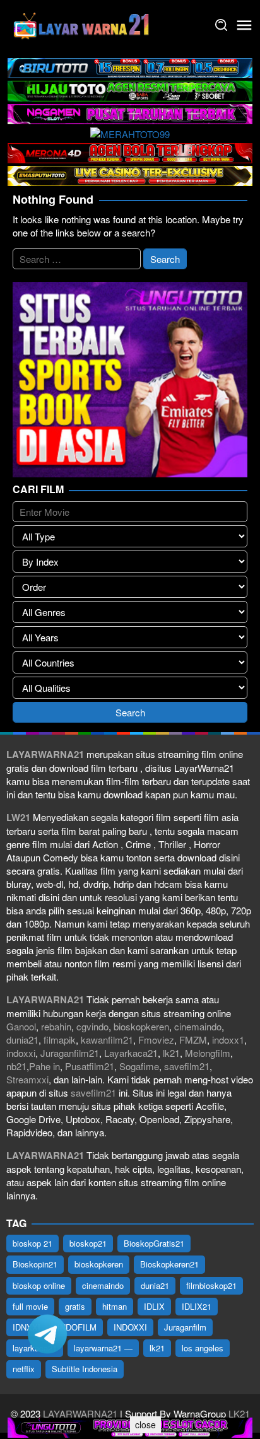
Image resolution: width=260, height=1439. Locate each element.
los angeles (202, 1348)
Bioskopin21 (35, 1264)
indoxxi (20, 1052)
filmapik (60, 1039)
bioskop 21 (32, 1243)
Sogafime (139, 1066)
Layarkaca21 (131, 1052)
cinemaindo (198, 1026)
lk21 (171, 1052)
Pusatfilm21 (89, 1066)
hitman (114, 1306)
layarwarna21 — (103, 1348)
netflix (24, 1369)
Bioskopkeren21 (169, 1264)
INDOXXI (130, 1327)
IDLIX (154, 1306)
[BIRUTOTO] (130, 66)
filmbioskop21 (211, 1285)
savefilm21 (187, 1066)
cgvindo (92, 1026)
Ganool (21, 1026)
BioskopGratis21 (154, 1243)
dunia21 (22, 1039)
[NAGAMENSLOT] (130, 112)
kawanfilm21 (107, 1039)
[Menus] (244, 25)
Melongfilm (207, 1052)
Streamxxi (27, 1079)
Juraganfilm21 (69, 1052)
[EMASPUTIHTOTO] (130, 174)
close (145, 1424)
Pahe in (44, 1066)
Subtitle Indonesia (84, 1369)
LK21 (238, 1413)
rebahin (56, 1026)
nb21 (16, 1066)
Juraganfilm (185, 1327)
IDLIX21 (196, 1306)
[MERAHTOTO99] (130, 132)
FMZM (193, 1039)
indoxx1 (228, 1039)
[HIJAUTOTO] (130, 89)
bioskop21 (88, 1243)
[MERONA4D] (130, 151)
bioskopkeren (141, 1026)
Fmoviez (156, 1039)
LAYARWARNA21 (80, 1413)
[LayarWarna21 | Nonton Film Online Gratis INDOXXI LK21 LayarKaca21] (82, 23)
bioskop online (39, 1285)
